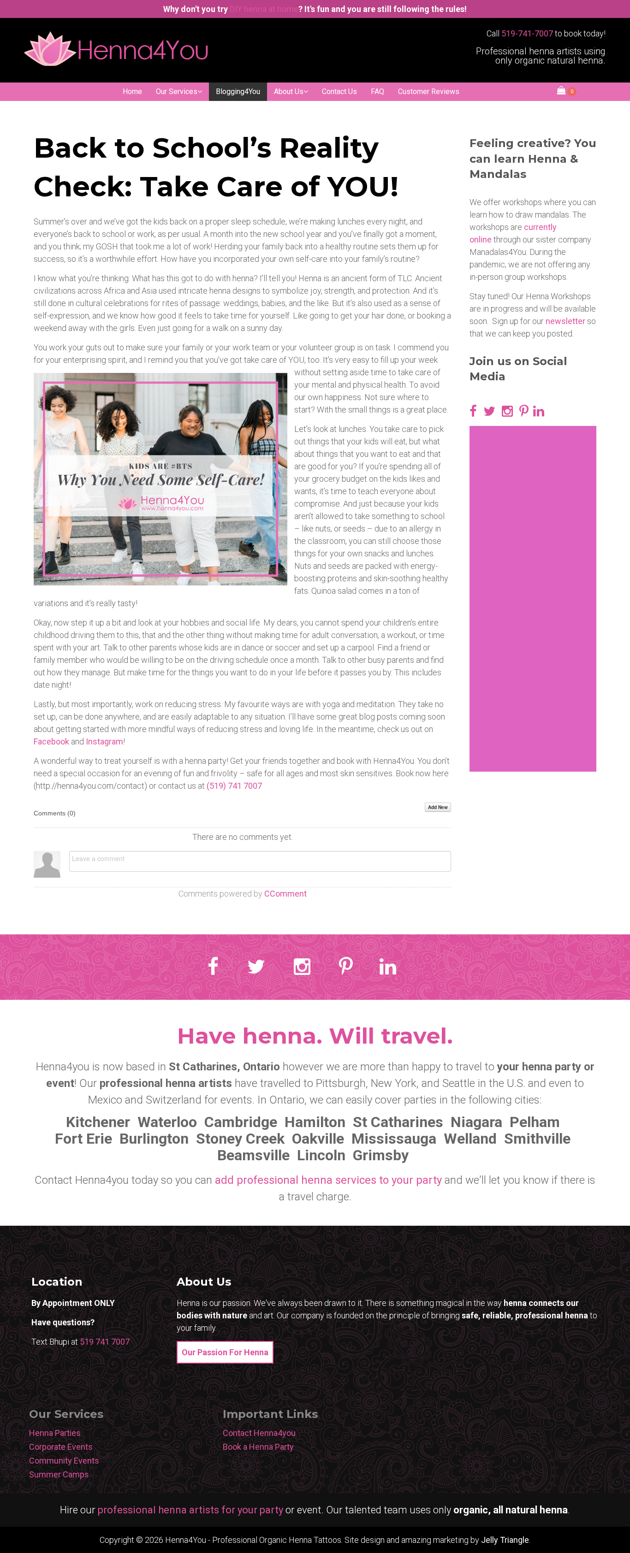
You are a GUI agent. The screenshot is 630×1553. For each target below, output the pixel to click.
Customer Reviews (428, 91)
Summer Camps (59, 1474)
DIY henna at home (264, 9)
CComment (285, 893)
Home (132, 91)
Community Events (64, 1460)
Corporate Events (61, 1447)
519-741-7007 (527, 33)
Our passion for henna (225, 1352)
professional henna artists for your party (190, 1510)
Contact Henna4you (259, 1433)
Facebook (51, 741)
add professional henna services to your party (328, 1180)
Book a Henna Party (258, 1447)
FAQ (377, 91)
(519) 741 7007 (234, 786)
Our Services (176, 91)
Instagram (104, 741)
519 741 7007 (105, 1341)
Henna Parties (55, 1433)
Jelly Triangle (505, 1540)
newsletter (565, 321)
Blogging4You (238, 91)
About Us (288, 91)
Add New (438, 807)
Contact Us (339, 91)
